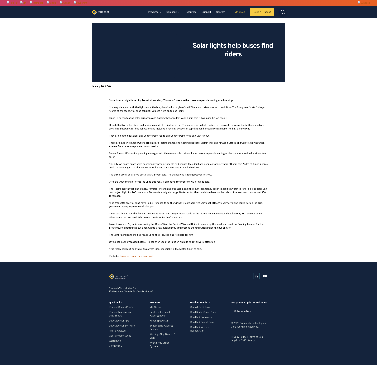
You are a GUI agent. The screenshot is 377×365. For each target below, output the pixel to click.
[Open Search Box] (282, 12)
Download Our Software (122, 325)
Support (206, 12)
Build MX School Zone (202, 322)
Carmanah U (115, 345)
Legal (234, 340)
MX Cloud (240, 13)
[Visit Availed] (65, 3)
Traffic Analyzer (117, 330)
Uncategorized (145, 256)
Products (153, 12)
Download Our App (119, 320)
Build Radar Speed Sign (203, 312)
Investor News (128, 256)
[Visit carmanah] (36, 3)
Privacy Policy (238, 337)
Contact (220, 12)
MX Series (155, 307)
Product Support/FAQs (121, 307)
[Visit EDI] (23, 3)
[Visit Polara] (12, 3)
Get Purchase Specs (120, 335)
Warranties (115, 340)
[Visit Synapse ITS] (364, 2)
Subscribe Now (244, 312)
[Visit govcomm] (80, 3)
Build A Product (262, 13)
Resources (190, 12)
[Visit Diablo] (51, 3)
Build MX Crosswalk (201, 317)
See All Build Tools (200, 307)
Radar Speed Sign (159, 320)
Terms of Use (255, 337)
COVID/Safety (247, 340)
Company (171, 12)
